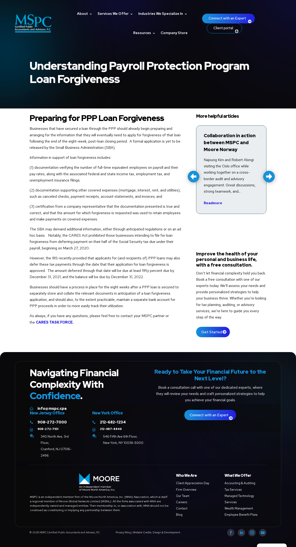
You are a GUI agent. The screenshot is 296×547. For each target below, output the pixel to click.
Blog (179, 515)
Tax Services (233, 490)
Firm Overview (186, 490)
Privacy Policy (123, 532)
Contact (181, 508)
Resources (142, 33)
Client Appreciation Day (192, 483)
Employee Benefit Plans (241, 515)
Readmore (213, 203)
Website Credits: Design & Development (156, 532)
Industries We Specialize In (160, 13)
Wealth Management (239, 508)
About (82, 13)
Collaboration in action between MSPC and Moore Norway (230, 143)
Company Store (174, 33)
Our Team (182, 496)
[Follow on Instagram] (252, 532)
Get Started (211, 332)
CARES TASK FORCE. (55, 322)
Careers (181, 502)
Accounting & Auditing (240, 483)
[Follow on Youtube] (262, 532)
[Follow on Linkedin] (241, 532)
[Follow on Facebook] (230, 532)
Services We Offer (113, 13)
